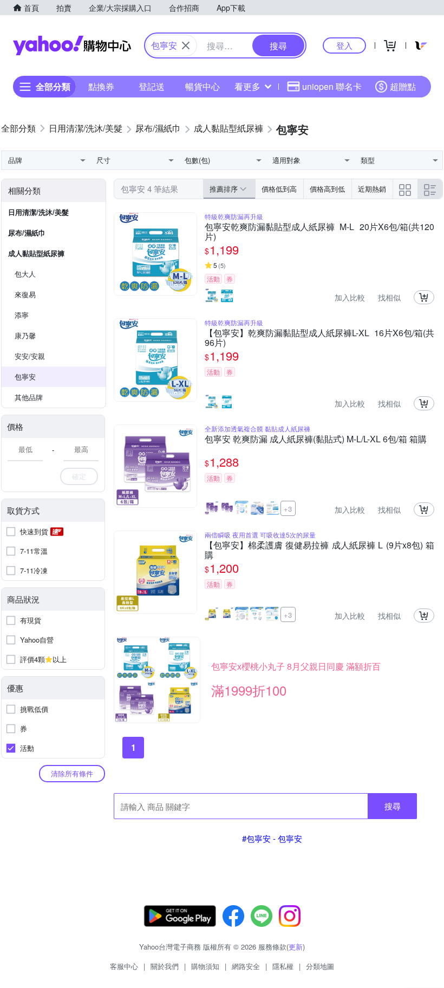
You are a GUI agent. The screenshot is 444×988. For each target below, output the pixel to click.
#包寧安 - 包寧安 (272, 838)
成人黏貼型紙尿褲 (36, 253)
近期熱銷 (372, 189)
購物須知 (205, 966)
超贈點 (403, 86)
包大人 (25, 274)
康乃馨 (25, 335)
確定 (79, 476)
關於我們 (165, 966)
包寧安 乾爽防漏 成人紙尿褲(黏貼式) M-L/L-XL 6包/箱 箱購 (316, 439)
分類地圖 (320, 966)
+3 (288, 508)
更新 (296, 946)
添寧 (22, 315)
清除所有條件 (72, 773)
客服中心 (124, 966)
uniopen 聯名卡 (332, 86)
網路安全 (246, 966)
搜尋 (392, 806)
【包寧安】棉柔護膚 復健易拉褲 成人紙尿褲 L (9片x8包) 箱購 (319, 550)
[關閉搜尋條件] (185, 45)
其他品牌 (29, 397)
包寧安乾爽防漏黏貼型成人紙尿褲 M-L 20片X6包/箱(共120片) (319, 231)
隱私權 (282, 966)
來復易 (25, 294)
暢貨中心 (202, 86)
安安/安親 (30, 356)
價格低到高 (279, 189)
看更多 (247, 86)
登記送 (152, 86)
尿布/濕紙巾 (26, 232)
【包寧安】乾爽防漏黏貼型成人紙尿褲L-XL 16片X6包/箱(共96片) (319, 338)
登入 (344, 45)
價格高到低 (327, 189)
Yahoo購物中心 (72, 45)
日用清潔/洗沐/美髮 (38, 212)
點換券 (101, 86)
